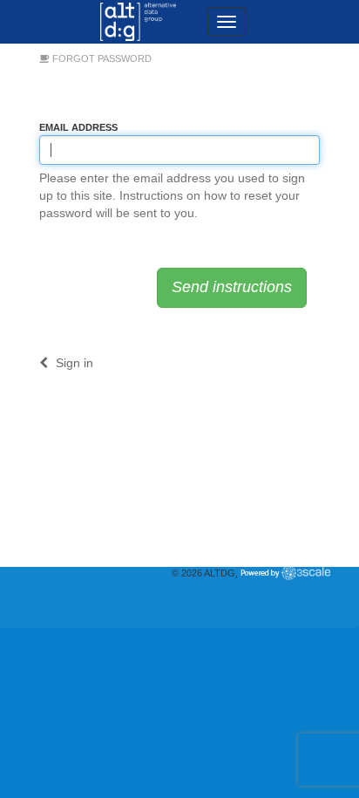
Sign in (72, 363)
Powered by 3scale (285, 572)
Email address (78, 127)
